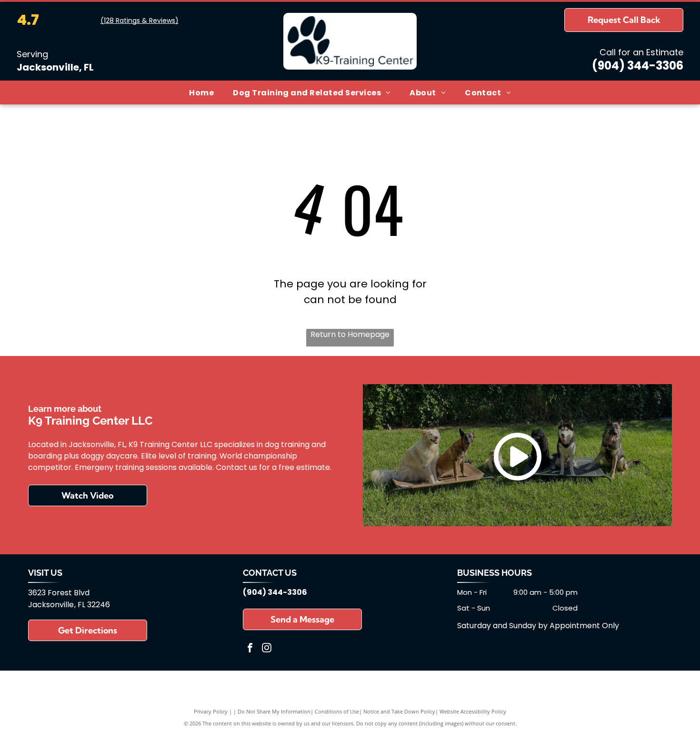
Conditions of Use (337, 711)
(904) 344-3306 (637, 65)
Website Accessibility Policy (473, 711)
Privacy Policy (211, 711)
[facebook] (250, 649)
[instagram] (267, 649)
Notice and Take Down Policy (399, 711)
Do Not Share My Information (274, 711)
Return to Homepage (350, 334)
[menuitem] (201, 92)
